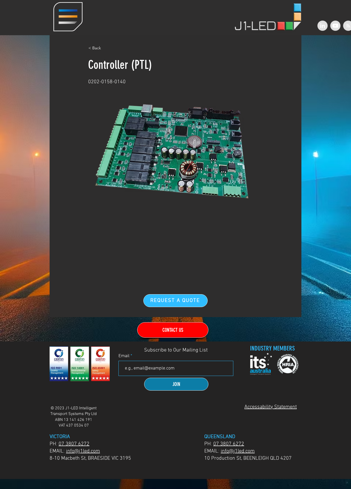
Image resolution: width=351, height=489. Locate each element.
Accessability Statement (270, 407)
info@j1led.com (83, 451)
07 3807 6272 (74, 444)
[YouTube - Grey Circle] (335, 26)
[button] (68, 16)
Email (124, 356)
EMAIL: (58, 451)
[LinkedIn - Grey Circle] (322, 26)
